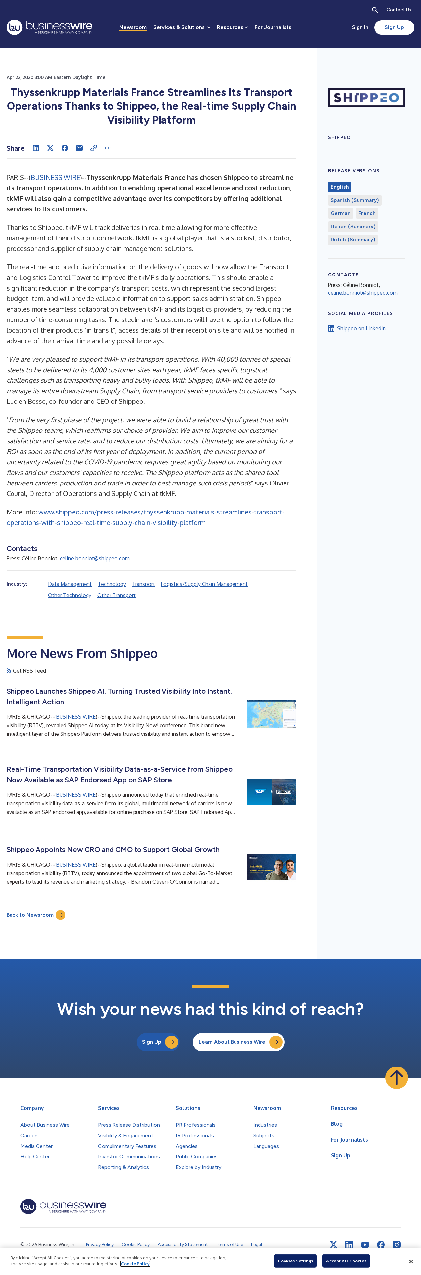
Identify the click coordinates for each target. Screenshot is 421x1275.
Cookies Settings (295, 1260)
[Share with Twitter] (50, 148)
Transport (143, 584)
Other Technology (69, 595)
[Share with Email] (79, 148)
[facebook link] (381, 1245)
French (367, 213)
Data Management (70, 584)
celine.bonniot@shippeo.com (95, 558)
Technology (112, 584)
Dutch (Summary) (353, 240)
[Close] (411, 1261)
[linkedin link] (349, 1245)
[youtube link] (365, 1245)
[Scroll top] (396, 1078)
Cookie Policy (135, 1263)
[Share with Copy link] (93, 148)
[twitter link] (333, 1244)
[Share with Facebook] (65, 148)
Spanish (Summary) (355, 200)
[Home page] (49, 27)
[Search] (375, 10)
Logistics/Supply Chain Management (204, 584)
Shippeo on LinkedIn (361, 328)
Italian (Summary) (353, 227)
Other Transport (116, 595)
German (341, 213)
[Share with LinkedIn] (36, 148)
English (340, 187)
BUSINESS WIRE (55, 177)
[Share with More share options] (108, 148)
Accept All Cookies (346, 1260)
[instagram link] (397, 1245)
